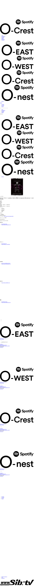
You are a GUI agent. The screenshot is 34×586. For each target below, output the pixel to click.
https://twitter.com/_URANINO (6, 244)
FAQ (2, 577)
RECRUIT (3, 578)
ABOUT (3, 37)
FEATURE (3, 39)
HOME (3, 101)
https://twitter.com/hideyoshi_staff (6, 302)
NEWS (3, 38)
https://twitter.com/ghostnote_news (6, 224)
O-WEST (3, 497)
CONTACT (1, 347)
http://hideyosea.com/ (4, 301)
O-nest (2, 106)
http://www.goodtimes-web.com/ (6, 263)
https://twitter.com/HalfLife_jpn (6, 282)
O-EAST (3, 104)
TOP (2, 35)
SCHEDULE (3, 36)
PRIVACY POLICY (4, 576)
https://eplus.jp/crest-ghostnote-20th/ (8, 216)
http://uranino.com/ (4, 243)
